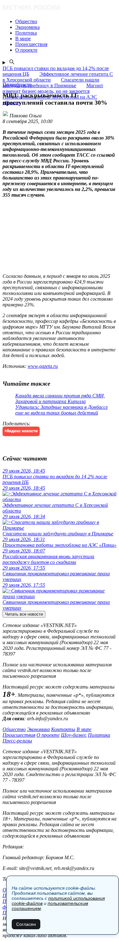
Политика (99, 735)
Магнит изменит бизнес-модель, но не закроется (53, 88)
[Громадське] (59, 8)
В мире (83, 729)
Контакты (63, 729)
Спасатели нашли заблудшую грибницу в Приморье (51, 82)
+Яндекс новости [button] (21, 431)
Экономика (38, 729)
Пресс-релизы (17, 740)
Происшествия (19, 735)
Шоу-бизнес (74, 735)
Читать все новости (24, 614)
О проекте (48, 735)
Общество (14, 729)
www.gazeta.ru (43, 366)
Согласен (26, 924)
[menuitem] (65, 21)
